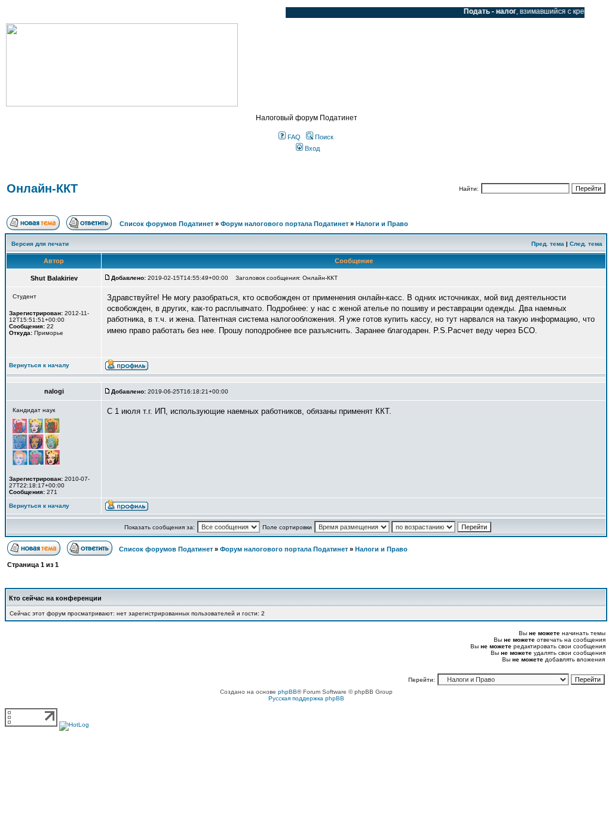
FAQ (293, 137)
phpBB (287, 691)
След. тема (586, 243)
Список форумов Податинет (166, 223)
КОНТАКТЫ (227, 12)
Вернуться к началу (39, 365)
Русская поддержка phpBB (306, 698)
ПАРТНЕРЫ (175, 12)
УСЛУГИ (128, 12)
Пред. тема (547, 243)
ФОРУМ (32, 12)
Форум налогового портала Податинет (284, 223)
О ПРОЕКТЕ (81, 12)
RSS (267, 12)
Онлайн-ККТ (42, 188)
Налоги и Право (382, 223)
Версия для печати (40, 243)
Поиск (323, 137)
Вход (311, 148)
